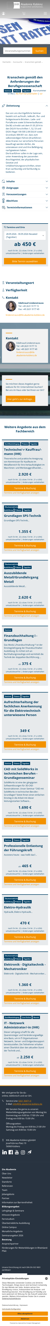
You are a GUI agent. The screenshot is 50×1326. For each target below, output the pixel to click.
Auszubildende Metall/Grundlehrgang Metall (21, 577)
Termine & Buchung (25, 488)
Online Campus (9, 1227)
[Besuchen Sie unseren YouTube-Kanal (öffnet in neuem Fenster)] (16, 1152)
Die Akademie (9, 1169)
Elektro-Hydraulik (17, 907)
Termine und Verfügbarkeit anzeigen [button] (21, 492)
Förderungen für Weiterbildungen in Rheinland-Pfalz (25, 1249)
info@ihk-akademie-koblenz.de (27, 1104)
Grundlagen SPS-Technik (22, 516)
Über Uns (6, 1173)
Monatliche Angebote (12, 1231)
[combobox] (17, 50)
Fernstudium (8, 1219)
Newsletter (7, 1177)
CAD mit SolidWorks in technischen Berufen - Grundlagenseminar (21, 773)
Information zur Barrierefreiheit (17, 1202)
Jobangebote (8, 1194)
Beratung (7, 1239)
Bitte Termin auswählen (25, 261)
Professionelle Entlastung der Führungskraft (23, 848)
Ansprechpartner (10, 1243)
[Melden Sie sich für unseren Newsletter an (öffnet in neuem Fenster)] (29, 1152)
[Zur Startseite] (25, 5)
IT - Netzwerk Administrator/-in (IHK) (21, 1025)
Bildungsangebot (10, 1206)
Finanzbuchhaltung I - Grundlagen (20, 637)
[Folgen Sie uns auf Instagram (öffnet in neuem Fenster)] (23, 1152)
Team (4, 1190)
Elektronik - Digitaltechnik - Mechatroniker (25, 966)
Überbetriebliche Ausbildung (16, 1223)
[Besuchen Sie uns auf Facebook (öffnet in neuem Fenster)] (10, 1152)
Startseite (6, 62)
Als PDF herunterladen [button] (27, 93)
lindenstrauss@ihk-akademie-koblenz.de (25, 315)
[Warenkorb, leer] (23, 13)
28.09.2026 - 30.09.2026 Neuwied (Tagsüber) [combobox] (21, 235)
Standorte (7, 1181)
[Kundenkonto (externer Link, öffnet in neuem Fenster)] (3, 13)
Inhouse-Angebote (11, 1214)
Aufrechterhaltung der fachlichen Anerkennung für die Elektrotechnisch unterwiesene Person (23, 708)
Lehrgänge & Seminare (13, 1210)
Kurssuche (17, 62)
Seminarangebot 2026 (12, 1235)
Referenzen (7, 1185)
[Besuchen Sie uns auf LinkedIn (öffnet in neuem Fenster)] (4, 1152)
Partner (5, 1198)
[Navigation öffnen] (45, 13)
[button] (40, 93)
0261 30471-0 (24, 1100)
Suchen (39, 50)
